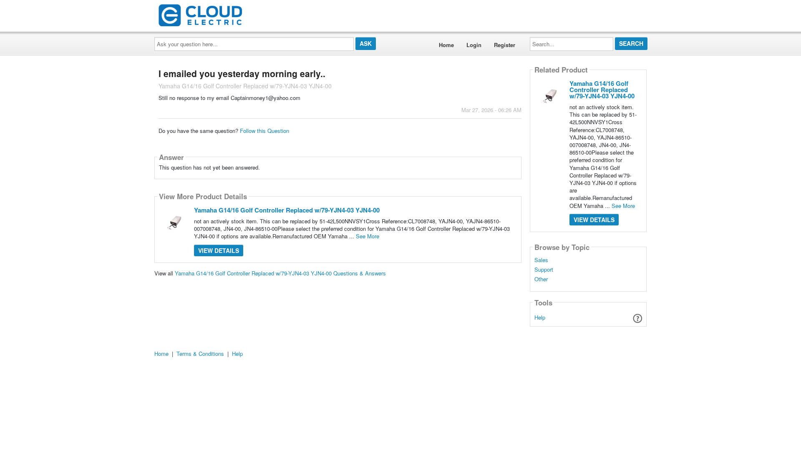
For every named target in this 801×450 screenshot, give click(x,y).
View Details (218, 250)
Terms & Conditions (200, 354)
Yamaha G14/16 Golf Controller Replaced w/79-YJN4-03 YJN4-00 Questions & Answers (280, 273)
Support (543, 269)
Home (446, 45)
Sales (541, 260)
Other (541, 279)
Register (504, 45)
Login (473, 45)
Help (539, 317)
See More (367, 236)
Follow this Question (264, 131)
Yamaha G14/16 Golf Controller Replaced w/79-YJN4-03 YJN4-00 (287, 210)
